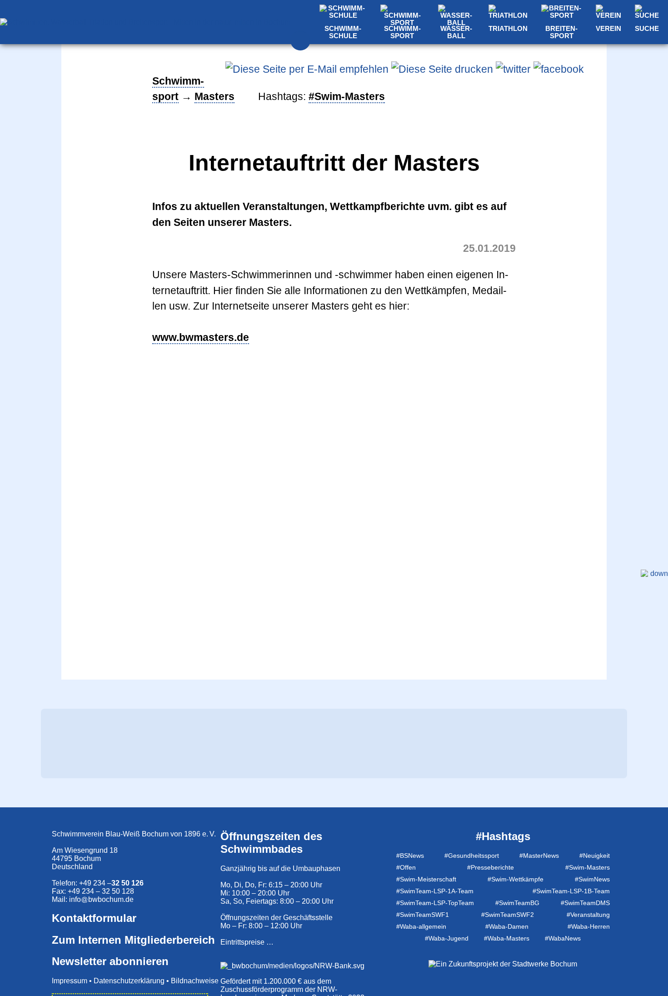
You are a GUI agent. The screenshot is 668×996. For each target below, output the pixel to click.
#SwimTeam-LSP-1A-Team (435, 891)
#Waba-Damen (506, 926)
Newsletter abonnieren (110, 961)
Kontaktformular (94, 918)
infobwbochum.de (101, 899)
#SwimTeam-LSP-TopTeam (435, 902)
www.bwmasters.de (200, 337)
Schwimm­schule (342, 32)
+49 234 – (95, 883)
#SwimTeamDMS (585, 902)
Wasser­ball (456, 32)
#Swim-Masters (587, 867)
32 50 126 (127, 883)
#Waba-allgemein (421, 926)
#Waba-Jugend (447, 938)
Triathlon (508, 28)
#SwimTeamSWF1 (422, 914)
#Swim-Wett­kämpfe (515, 879)
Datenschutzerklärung (129, 981)
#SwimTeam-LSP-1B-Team (571, 891)
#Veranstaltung (588, 914)
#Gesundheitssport (471, 855)
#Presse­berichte (490, 867)
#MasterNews (539, 855)
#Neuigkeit (594, 855)
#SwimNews (592, 879)
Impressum (69, 981)
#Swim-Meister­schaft (426, 879)
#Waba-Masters (506, 938)
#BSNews (410, 855)
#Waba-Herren (589, 926)
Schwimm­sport (402, 32)
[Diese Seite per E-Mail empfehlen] (307, 69)
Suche (647, 28)
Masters (214, 96)
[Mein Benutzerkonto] (300, 40)
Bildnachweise (195, 981)
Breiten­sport (561, 32)
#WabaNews (563, 938)
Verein (608, 28)
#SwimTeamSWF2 (507, 914)
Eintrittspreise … (247, 942)
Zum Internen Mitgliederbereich (133, 940)
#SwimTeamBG (517, 902)
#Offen (406, 867)
